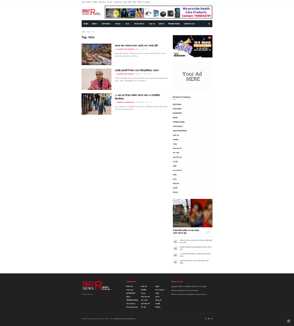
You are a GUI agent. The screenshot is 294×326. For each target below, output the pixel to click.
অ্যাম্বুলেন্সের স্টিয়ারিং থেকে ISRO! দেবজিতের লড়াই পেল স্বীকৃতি (188, 286)
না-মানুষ (83, 2)
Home (85, 24)
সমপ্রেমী (139, 2)
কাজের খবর (152, 24)
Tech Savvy (139, 24)
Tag (88, 32)
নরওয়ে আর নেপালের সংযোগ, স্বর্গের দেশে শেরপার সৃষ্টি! (136, 45)
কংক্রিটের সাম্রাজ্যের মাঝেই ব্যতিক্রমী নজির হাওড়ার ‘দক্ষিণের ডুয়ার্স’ (195, 248)
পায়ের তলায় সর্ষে (177, 148)
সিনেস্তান (117, 24)
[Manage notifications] (288, 321)
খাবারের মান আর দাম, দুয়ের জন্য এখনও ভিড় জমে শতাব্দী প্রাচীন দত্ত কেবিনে (196, 241)
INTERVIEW (177, 113)
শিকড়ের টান (88, 2)
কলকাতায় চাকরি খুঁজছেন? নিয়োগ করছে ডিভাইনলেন (184, 290)
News (94, 24)
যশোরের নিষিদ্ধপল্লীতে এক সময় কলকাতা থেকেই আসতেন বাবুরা (186, 231)
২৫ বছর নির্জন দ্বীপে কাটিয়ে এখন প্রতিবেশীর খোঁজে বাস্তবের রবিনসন (195, 255)
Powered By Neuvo (129, 319)
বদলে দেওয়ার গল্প (146, 2)
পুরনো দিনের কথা (117, 2)
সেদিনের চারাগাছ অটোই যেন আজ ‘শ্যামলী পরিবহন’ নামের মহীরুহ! (194, 261)
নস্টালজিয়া (95, 2)
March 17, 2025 (142, 74)
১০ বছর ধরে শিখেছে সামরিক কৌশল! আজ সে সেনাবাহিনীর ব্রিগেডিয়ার (137, 96)
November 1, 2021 (143, 102)
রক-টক (127, 24)
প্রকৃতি (129, 2)
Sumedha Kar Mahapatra (125, 102)
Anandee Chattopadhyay (125, 49)
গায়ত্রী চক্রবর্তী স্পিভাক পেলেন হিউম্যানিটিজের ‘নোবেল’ (137, 70)
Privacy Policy (118, 319)
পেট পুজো (125, 2)
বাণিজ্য (134, 2)
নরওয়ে (92, 32)
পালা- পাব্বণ (110, 2)
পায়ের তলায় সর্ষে (102, 2)
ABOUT (161, 24)
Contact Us (189, 24)
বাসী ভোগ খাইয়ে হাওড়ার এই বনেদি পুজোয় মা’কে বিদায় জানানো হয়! (188, 294)
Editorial (106, 24)
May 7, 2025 (140, 49)
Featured (177, 109)
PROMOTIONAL (174, 24)
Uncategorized (180, 131)
